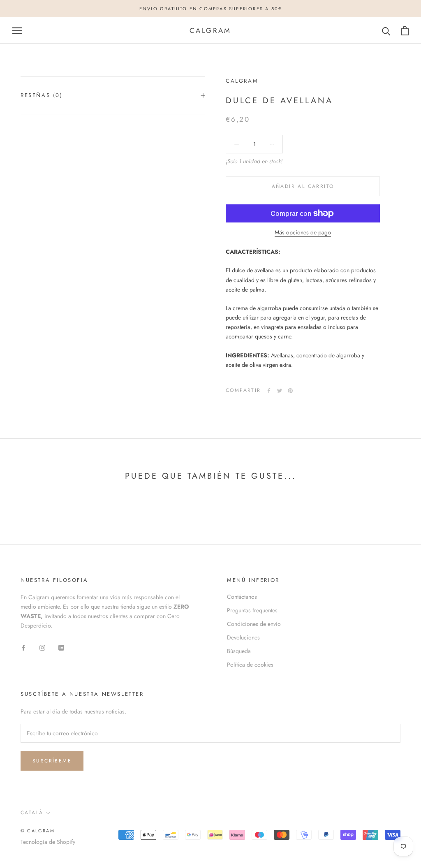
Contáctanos (242, 597)
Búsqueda (239, 651)
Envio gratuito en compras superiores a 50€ (210, 8)
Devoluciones (243, 637)
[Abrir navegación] (17, 30)
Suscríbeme (52, 760)
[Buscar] (386, 30)
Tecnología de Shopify (48, 842)
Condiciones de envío (254, 624)
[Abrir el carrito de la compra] (405, 30)
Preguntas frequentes (252, 610)
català (32, 812)
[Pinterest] (290, 390)
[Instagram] (42, 647)
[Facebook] (268, 390)
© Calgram (38, 830)
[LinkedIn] (61, 647)
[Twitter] (279, 390)
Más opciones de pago (303, 232)
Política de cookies (250, 664)
